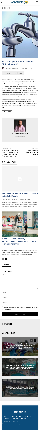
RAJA (9, 111)
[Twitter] (20, 139)
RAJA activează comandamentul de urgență (32, 152)
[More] (26, 73)
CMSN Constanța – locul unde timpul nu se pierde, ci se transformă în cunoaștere (20, 387)
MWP (20, 425)
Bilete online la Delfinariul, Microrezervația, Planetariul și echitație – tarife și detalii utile (20, 241)
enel (4, 111)
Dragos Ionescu (11, 199)
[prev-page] (3, 259)
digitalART (34, 424)
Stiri (8, 8)
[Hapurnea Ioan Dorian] (3, 68)
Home (4, 8)
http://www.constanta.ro (20, 136)
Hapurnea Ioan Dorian (12, 68)
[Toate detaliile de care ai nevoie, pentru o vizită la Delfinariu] (20, 178)
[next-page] (6, 259)
